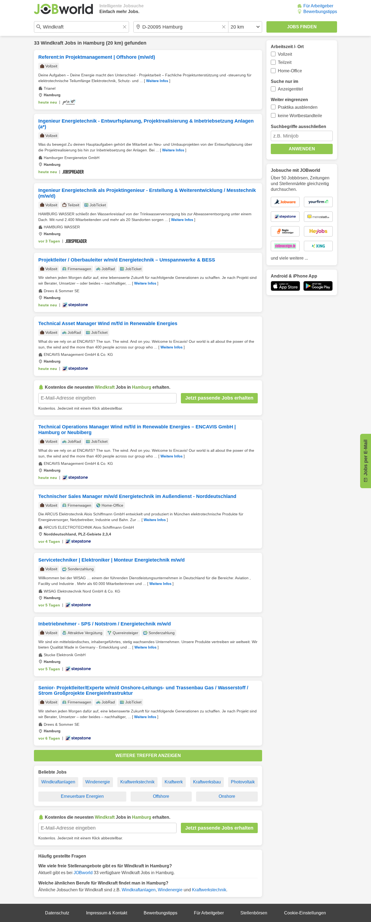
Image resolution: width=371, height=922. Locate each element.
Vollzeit (285, 54)
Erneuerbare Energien (82, 796)
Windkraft (52, 43)
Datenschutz (57, 913)
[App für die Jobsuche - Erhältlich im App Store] (285, 286)
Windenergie (97, 782)
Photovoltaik (243, 782)
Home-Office (290, 70)
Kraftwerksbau (207, 782)
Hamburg (94, 43)
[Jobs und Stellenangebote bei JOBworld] (63, 9)
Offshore (161, 796)
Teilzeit (284, 62)
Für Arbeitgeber (318, 6)
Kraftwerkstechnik (137, 782)
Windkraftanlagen (58, 782)
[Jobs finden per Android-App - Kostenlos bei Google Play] (318, 286)
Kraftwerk (174, 782)
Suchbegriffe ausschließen (298, 126)
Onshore (227, 796)
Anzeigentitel (290, 89)
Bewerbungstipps (320, 11)
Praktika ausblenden (297, 107)
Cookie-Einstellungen (305, 913)
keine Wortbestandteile (300, 115)
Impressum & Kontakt (106, 913)
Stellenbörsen (253, 913)
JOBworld (83, 872)
